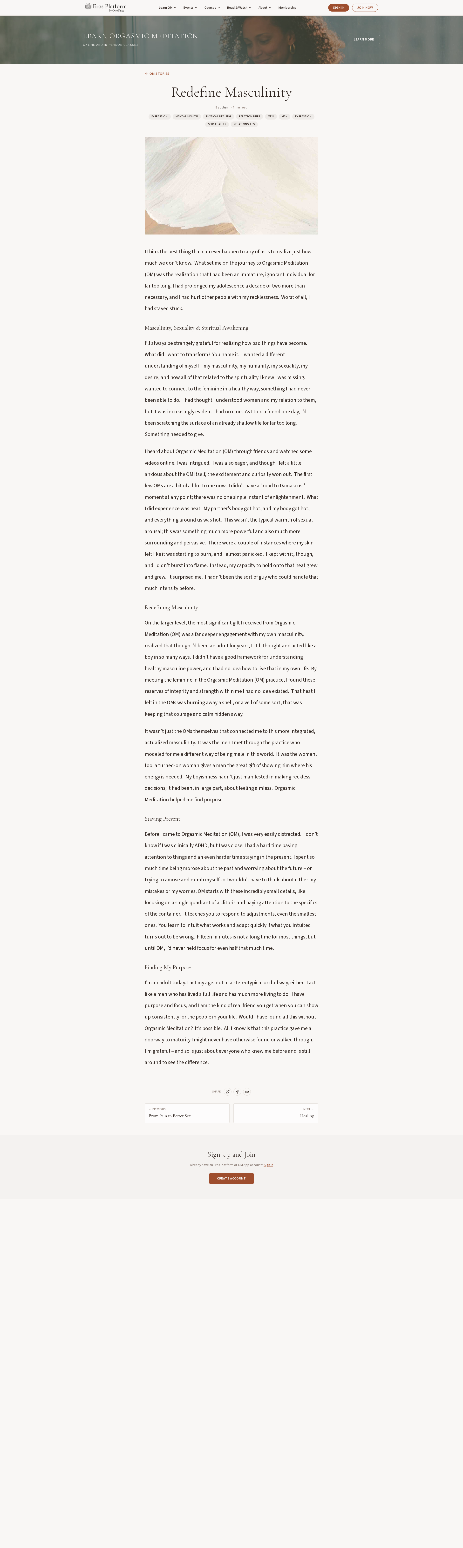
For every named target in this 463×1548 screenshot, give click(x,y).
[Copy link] (247, 1092)
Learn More (364, 39)
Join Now (365, 7)
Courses (210, 7)
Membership (287, 7)
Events (188, 7)
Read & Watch (237, 7)
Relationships (249, 116)
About (263, 7)
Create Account (231, 1178)
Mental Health (187, 116)
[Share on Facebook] (237, 1092)
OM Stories (160, 73)
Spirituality (217, 124)
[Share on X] (228, 1092)
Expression (159, 116)
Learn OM (165, 7)
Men (271, 116)
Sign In (338, 7)
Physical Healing (218, 116)
